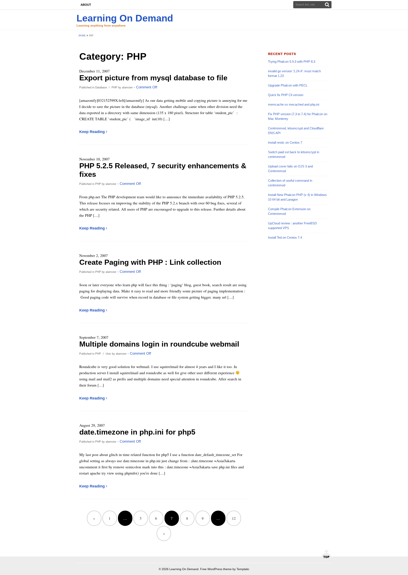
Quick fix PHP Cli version (285, 95)
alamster (127, 87)
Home (82, 35)
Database (101, 87)
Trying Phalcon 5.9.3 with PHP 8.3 (291, 61)
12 (234, 518)
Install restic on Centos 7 (285, 142)
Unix (108, 353)
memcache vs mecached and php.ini (293, 104)
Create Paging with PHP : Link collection (150, 262)
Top (326, 557)
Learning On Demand (124, 18)
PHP (114, 87)
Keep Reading (92, 132)
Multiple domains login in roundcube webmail (159, 344)
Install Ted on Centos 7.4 (285, 237)
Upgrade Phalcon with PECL (287, 85)
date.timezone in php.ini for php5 (137, 432)
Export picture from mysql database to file (153, 78)
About (86, 4)
